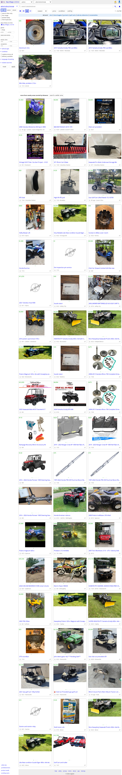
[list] (20, 11)
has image (5, 15)
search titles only (7, 13)
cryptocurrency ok (7, 54)
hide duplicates (6, 19)
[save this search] (119, 6)
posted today (6, 17)
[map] (30, 11)
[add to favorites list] (20, 51)
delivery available (7, 56)
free (3, 30)
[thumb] (23, 11)
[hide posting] (50, 51)
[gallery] (27, 11)
